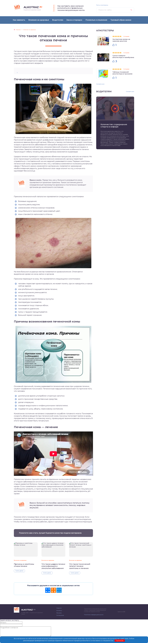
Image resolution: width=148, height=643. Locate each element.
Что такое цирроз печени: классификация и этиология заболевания (53, 566)
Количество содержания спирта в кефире (114, 125)
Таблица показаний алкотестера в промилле (122, 73)
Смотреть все (100, 84)
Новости (59, 608)
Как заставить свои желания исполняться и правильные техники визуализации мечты (71, 8)
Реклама (59, 613)
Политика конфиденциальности (93, 614)
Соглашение (60, 615)
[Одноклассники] (53, 590)
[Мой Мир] (59, 590)
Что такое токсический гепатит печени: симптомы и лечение (79, 566)
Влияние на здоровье (20, 560)
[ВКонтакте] (47, 590)
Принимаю (120, 640)
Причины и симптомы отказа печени (24, 565)
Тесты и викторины (102, 5)
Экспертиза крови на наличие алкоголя (121, 40)
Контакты (59, 610)
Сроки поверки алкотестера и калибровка (123, 56)
